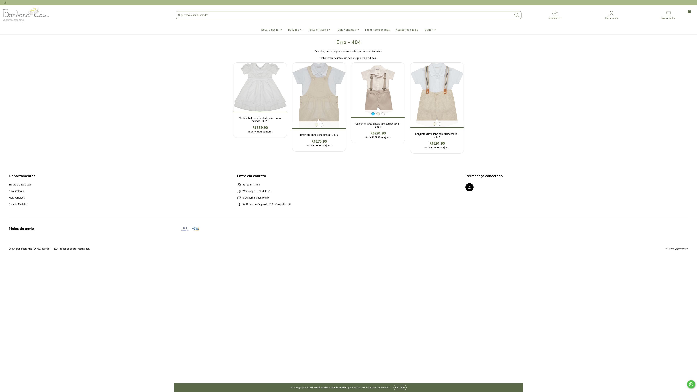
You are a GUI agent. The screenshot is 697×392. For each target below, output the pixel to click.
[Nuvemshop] (677, 249)
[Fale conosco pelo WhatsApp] (691, 384)
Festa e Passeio (319, 29)
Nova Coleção (270, 29)
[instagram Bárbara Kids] (5, 2)
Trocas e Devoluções (20, 184)
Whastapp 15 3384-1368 (256, 191)
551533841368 (251, 184)
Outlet (429, 29)
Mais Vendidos (347, 29)
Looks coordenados (377, 29)
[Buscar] (517, 15)
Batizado (294, 29)
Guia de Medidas (18, 204)
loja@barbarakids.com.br (256, 197)
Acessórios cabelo (407, 29)
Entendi (400, 388)
